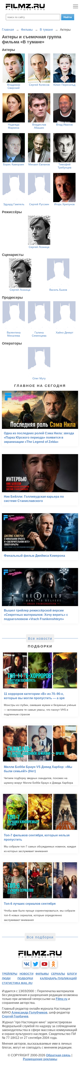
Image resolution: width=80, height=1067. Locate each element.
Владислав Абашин (39, 126)
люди (6, 978)
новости (26, 973)
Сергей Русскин (39, 204)
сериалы (58, 973)
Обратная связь (58, 1055)
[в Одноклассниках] (53, 964)
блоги (72, 973)
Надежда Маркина (13, 126)
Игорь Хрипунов (64, 204)
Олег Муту (39, 378)
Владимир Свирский (13, 86)
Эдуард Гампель (13, 204)
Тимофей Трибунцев (64, 166)
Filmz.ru (61, 999)
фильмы (42, 973)
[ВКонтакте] (26, 964)
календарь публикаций (58, 978)
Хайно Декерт (64, 332)
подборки (25, 978)
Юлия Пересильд (64, 84)
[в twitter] (35, 964)
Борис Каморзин (13, 164)
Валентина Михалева (14, 334)
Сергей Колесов (39, 84)
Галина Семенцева (39, 334)
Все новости (40, 638)
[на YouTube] (44, 964)
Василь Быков (58, 289)
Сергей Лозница (39, 247)
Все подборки (40, 937)
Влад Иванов (64, 124)
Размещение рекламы (40, 1059)
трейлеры (9, 973)
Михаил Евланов (39, 164)
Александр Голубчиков (29, 1012)
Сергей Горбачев (15, 1016)
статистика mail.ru (17, 983)
